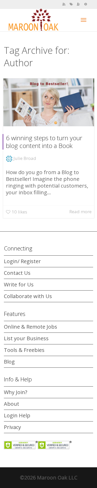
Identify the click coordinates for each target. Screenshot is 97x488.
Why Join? (15, 392)
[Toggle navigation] (83, 20)
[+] (48, 102)
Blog (9, 361)
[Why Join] (78, 4)
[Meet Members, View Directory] (64, 4)
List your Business (26, 338)
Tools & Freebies (24, 349)
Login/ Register (22, 261)
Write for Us (19, 284)
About (11, 403)
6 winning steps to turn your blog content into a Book (44, 142)
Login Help (17, 415)
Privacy (12, 427)
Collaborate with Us (28, 296)
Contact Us (17, 272)
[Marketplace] (71, 4)
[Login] (85, 4)
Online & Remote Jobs (30, 326)
